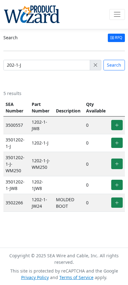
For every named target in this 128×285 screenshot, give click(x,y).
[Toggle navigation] (117, 14)
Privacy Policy (35, 277)
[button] (95, 65)
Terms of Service (76, 277)
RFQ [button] (118, 37)
